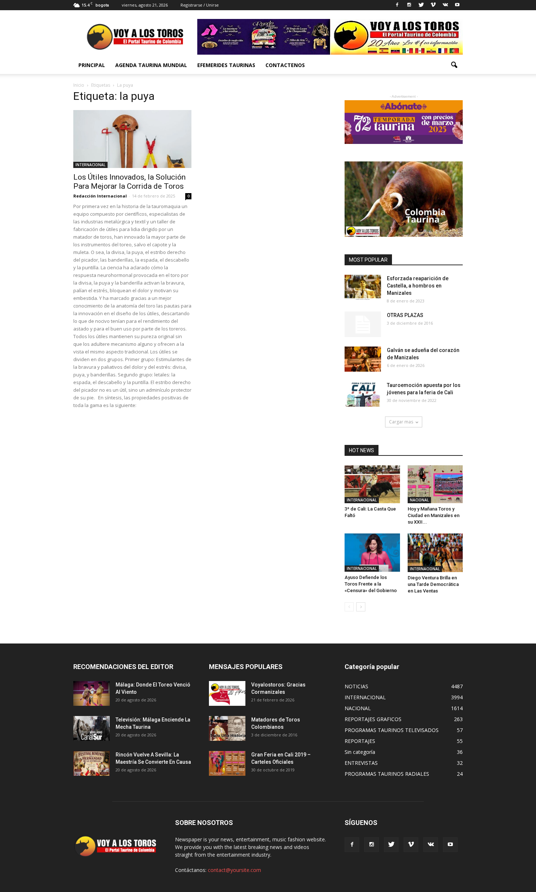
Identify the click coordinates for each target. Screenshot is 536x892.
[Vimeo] (433, 5)
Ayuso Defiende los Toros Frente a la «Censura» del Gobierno (371, 584)
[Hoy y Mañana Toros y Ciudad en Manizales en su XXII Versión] (435, 484)
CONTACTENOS (285, 65)
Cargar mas (401, 422)
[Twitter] (421, 5)
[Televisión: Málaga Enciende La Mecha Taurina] (91, 728)
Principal (91, 65)
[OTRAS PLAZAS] (363, 324)
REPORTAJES (360, 741)
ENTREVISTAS (361, 762)
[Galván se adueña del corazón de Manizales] (363, 359)
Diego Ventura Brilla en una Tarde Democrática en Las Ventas (433, 584)
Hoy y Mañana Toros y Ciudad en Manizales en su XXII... (433, 515)
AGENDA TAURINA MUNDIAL (151, 65)
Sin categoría (360, 751)
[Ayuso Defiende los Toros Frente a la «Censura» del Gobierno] (372, 552)
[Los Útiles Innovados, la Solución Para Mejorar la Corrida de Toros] (132, 139)
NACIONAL (419, 499)
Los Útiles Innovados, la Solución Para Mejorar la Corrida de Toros (129, 182)
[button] (454, 65)
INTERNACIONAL (90, 164)
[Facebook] (397, 5)
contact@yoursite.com (234, 869)
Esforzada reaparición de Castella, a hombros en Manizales (417, 285)
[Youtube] (457, 5)
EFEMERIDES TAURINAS (226, 65)
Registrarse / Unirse (199, 5)
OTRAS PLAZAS (405, 315)
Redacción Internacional (100, 196)
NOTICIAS (356, 686)
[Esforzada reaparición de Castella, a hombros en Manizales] (363, 287)
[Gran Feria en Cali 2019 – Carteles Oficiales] (227, 763)
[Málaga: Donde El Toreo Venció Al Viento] (91, 693)
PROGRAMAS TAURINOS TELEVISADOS (392, 730)
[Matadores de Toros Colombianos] (227, 728)
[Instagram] (409, 5)
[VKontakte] (445, 5)
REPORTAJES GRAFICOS (373, 719)
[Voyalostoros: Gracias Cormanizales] (227, 693)
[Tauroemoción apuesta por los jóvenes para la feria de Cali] (363, 394)
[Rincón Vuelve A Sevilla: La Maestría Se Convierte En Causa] (91, 763)
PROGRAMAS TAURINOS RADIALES (387, 773)
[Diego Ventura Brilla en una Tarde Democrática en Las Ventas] (435, 552)
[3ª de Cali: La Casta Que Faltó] (372, 484)
